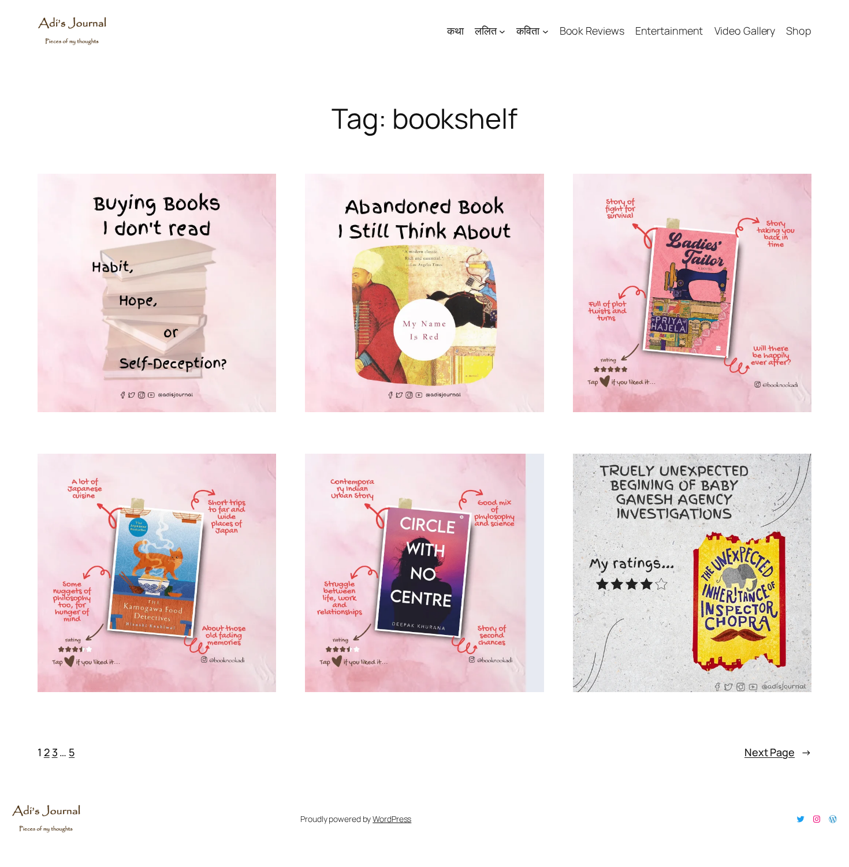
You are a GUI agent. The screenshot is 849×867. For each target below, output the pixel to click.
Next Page (777, 752)
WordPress (392, 818)
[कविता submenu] (545, 31)
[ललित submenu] (502, 31)
